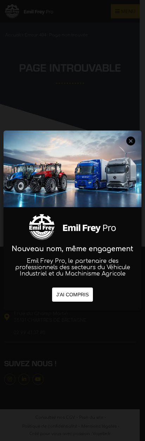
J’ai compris (72, 294)
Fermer (131, 147)
